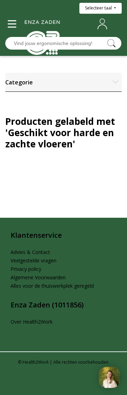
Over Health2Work (32, 321)
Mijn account (104, 24)
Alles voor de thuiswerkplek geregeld (52, 285)
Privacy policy (26, 269)
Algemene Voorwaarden (38, 277)
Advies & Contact (30, 252)
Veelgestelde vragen (33, 260)
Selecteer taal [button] (99, 8)
